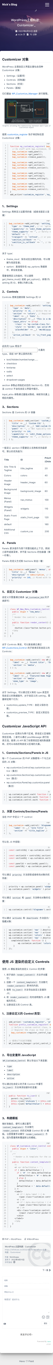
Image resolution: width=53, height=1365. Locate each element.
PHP (7, 1239)
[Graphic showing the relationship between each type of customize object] (26, 111)
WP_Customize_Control (14, 647)
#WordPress (33, 1239)
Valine (49, 1341)
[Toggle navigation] (47, 4)
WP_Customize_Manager (25, 93)
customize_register (17, 134)
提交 (45, 1323)
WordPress (16, 1239)
